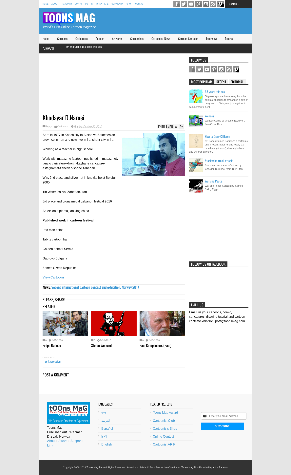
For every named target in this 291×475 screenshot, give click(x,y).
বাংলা (103, 412)
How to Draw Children (217, 136)
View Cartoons (54, 277)
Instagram (206, 4)
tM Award (66, 4)
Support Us (81, 4)
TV (92, 4)
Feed (213, 4)
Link (50, 445)
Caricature (81, 38)
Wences (209, 116)
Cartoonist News (160, 38)
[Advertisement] (180, 21)
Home (45, 4)
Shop (129, 4)
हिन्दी (104, 436)
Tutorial (229, 38)
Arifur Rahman (220, 467)
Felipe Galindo (52, 345)
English (106, 444)
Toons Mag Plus (95, 467)
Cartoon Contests (188, 38)
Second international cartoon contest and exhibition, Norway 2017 (95, 287)
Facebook (176, 4)
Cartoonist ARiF (164, 444)
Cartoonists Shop (165, 428)
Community (117, 4)
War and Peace (213, 181)
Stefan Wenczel (101, 345)
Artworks (117, 38)
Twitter (184, 4)
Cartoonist (62, 126)
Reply (48, 126)
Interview (211, 38)
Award (63, 441)
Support (76, 441)
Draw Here (102, 4)
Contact (140, 4)
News (48, 48)
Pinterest (198, 4)
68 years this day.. (215, 91)
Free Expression (52, 361)
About (54, 4)
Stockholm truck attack (219, 160)
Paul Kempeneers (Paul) (155, 345)
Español (107, 428)
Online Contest (163, 436)
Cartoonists (137, 38)
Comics (100, 38)
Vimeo (220, 4)
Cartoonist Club (164, 420)
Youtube (191, 4)
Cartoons (62, 38)
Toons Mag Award (165, 412)
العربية (105, 420)
